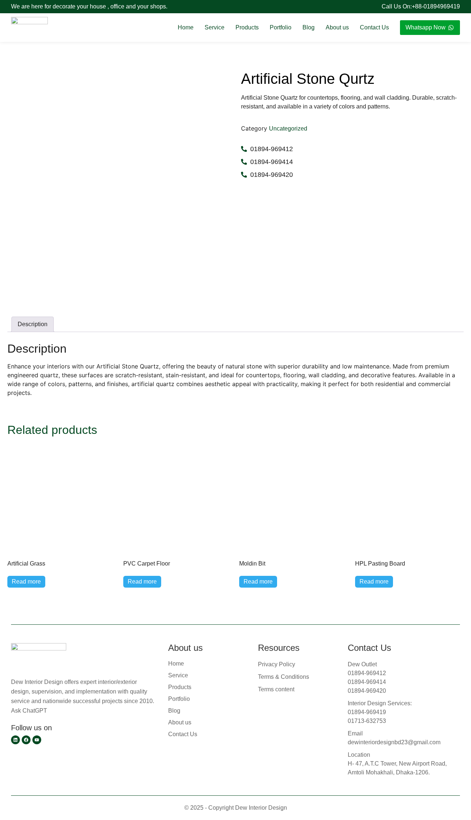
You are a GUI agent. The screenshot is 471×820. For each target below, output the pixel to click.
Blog (308, 27)
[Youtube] (36, 739)
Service (214, 27)
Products (247, 27)
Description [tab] (32, 324)
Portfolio (280, 27)
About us (337, 27)
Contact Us (374, 27)
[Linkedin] (15, 739)
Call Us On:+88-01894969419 (421, 6)
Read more (26, 581)
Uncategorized (288, 128)
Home (186, 27)
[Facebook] (26, 739)
